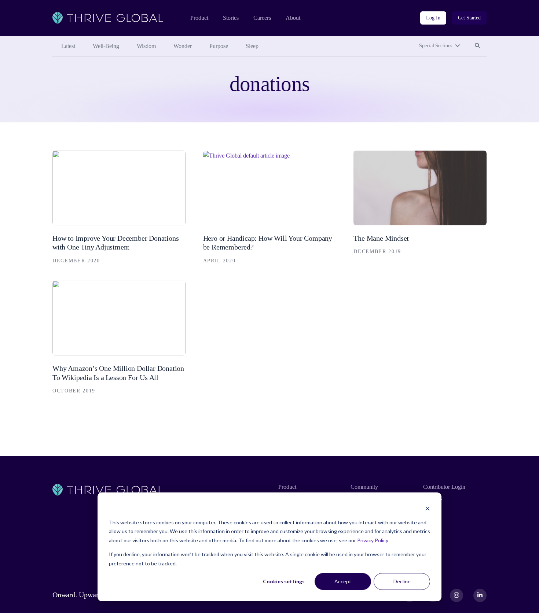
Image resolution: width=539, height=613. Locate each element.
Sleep (252, 46)
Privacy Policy (372, 540)
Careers (262, 18)
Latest (68, 46)
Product (199, 18)
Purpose (218, 46)
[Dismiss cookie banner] (427, 508)
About (293, 18)
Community (364, 487)
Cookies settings (284, 581)
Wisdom (146, 46)
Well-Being (106, 46)
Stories (231, 18)
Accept (342, 581)
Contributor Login (444, 487)
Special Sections (435, 45)
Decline (402, 581)
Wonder (182, 46)
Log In (433, 18)
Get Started (469, 18)
